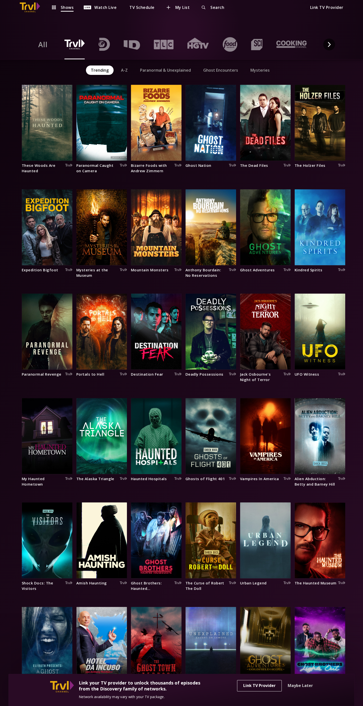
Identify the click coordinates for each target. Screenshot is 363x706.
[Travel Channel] (32, 7)
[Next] (329, 44)
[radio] (43, 44)
